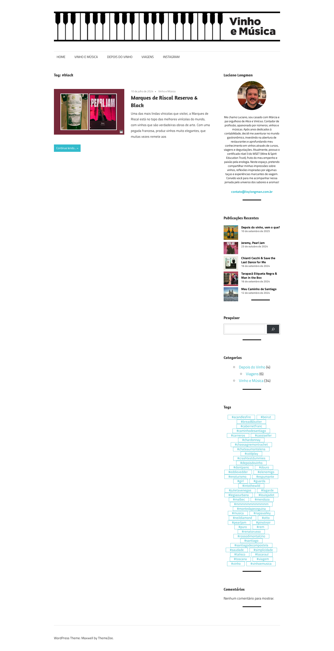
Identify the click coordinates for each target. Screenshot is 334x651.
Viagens (252, 374)
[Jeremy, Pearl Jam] (231, 248)
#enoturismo (237, 476)
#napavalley (262, 513)
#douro (264, 467)
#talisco (239, 554)
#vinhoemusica (261, 563)
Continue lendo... (66, 148)
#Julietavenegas (240, 490)
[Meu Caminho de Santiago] (231, 294)
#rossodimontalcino (251, 536)
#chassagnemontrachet (251, 444)
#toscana (240, 559)
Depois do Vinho (252, 367)
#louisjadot (266, 495)
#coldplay (251, 453)
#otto (266, 518)
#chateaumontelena (251, 449)
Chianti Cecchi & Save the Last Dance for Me (258, 260)
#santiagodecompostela (251, 545)
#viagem (263, 559)
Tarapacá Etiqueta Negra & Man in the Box (259, 275)
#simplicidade (263, 550)
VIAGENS (147, 56)
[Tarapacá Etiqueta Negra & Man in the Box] (231, 279)
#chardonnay (251, 440)
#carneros (238, 435)
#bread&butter (251, 421)
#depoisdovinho (251, 463)
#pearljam (239, 522)
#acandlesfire (241, 417)
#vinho (236, 563)
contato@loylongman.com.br (252, 191)
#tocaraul (261, 554)
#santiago (251, 540)
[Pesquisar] (273, 329)
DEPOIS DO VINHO (119, 56)
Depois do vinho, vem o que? (260, 227)
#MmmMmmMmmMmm (251, 504)
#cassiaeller (263, 435)
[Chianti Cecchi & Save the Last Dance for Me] (231, 264)
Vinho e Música (167, 91)
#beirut (266, 417)
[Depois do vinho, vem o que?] (231, 233)
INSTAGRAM (171, 56)
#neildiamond (242, 518)
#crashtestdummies (251, 458)
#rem (260, 527)
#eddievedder (238, 472)
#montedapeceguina (251, 509)
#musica (238, 513)
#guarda (259, 481)
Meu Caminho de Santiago (259, 289)
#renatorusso (251, 531)
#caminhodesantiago (251, 431)
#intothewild (251, 486)
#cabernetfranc (251, 426)
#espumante (265, 476)
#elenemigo (266, 472)
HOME (61, 56)
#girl (240, 481)
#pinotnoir (263, 522)
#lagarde (267, 490)
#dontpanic (241, 467)
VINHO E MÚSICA (86, 56)
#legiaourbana (238, 495)
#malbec (239, 499)
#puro (243, 527)
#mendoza (262, 499)
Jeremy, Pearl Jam (253, 242)
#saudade (237, 550)
